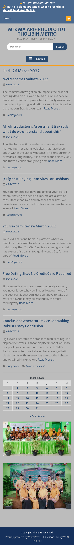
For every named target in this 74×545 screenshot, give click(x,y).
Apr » (41, 416)
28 (7, 408)
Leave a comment (35, 366)
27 (66, 403)
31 (37, 408)
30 (27, 408)
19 (56, 398)
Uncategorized (14, 115)
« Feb (32, 416)
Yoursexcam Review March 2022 (29, 226)
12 (56, 393)
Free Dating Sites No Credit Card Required (37, 273)
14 (7, 398)
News (7, 18)
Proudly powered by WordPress (22, 537)
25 (46, 403)
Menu (40, 59)
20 (66, 398)
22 (17, 403)
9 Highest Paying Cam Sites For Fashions (36, 179)
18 (46, 398)
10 (37, 393)
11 (46, 393)
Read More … (52, 108)
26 (56, 403)
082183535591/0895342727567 (39, 3)
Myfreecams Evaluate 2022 (25, 79)
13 (66, 393)
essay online (13, 366)
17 (37, 398)
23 (27, 403)
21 (7, 403)
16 (27, 398)
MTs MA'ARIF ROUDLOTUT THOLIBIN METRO (37, 32)
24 (37, 403)
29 (17, 408)
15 (17, 398)
